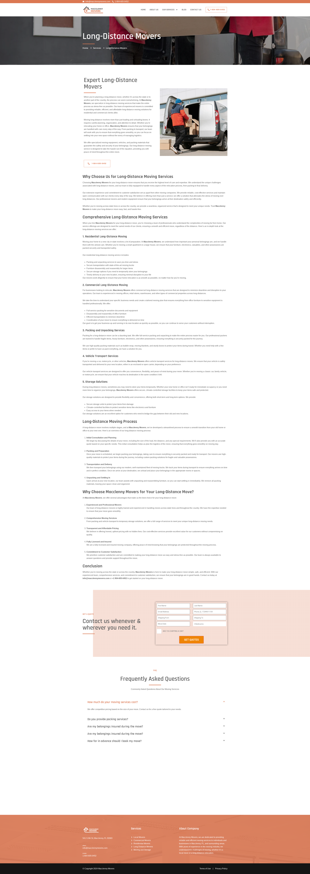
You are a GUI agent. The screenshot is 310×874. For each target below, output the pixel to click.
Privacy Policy (221, 869)
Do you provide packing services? (107, 719)
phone (85, 853)
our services (168, 9)
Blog (184, 9)
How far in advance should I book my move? (114, 741)
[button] (157, 702)
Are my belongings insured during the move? (115, 726)
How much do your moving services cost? (112, 702)
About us (154, 9)
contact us (195, 9)
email (84, 845)
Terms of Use (205, 869)
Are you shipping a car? (173, 631)
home (143, 9)
